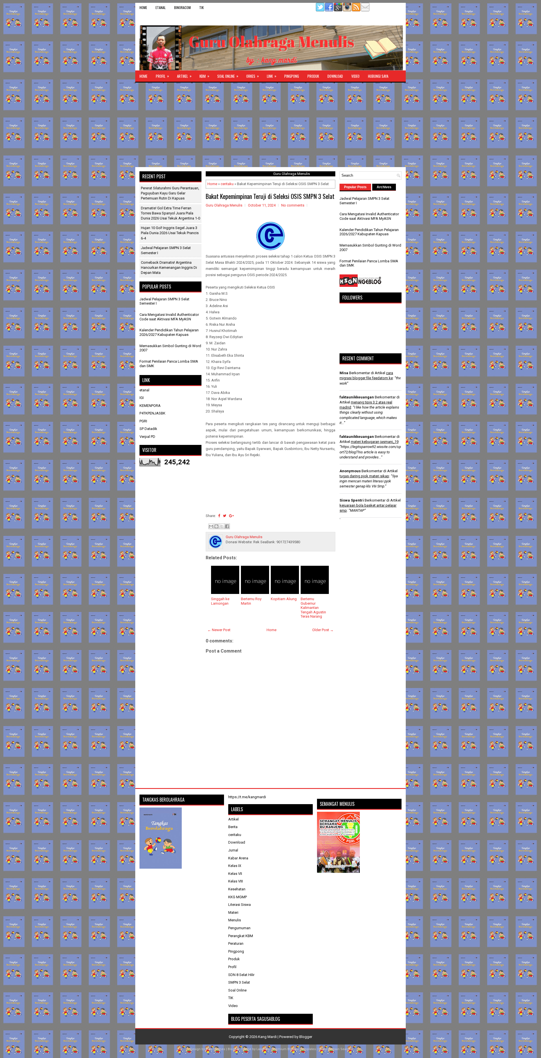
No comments (292, 205)
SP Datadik (148, 429)
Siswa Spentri (352, 500)
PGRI (143, 421)
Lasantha (263, 1049)
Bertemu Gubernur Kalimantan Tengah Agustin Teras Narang (313, 607)
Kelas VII (235, 873)
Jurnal (233, 850)
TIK (201, 7)
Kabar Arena (238, 858)
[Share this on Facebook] (219, 516)
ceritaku (227, 184)
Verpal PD (147, 436)
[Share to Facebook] (227, 526)
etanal (161, 7)
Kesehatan (236, 889)
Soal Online (227, 76)
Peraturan (235, 943)
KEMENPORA (150, 405)
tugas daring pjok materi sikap (364, 476)
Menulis (234, 920)
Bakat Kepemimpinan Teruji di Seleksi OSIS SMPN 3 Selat (270, 196)
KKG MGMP (237, 897)
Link (271, 76)
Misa (344, 373)
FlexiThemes (215, 1049)
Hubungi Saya (378, 76)
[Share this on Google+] (231, 516)
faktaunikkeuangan (357, 397)
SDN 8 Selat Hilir (241, 975)
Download (335, 76)
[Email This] (211, 526)
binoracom (182, 7)
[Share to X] (222, 526)
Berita (233, 827)
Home (143, 7)
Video (355, 76)
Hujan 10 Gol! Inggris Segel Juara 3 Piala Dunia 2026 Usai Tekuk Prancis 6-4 (170, 233)
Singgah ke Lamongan (220, 601)
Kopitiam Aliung (284, 599)
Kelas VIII (235, 881)
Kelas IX (234, 866)
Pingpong (291, 76)
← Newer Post (218, 630)
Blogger (305, 1037)
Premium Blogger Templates (294, 1049)
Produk (313, 76)
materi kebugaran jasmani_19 (374, 442)
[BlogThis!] (216, 526)
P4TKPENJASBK (152, 413)
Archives (384, 187)
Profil (162, 76)
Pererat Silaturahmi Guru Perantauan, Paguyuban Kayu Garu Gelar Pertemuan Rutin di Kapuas (170, 193)
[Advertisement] (270, 124)
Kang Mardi (268, 1037)
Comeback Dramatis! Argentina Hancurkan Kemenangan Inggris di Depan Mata (169, 267)
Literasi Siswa (239, 904)
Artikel (184, 76)
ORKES (252, 76)
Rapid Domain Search (334, 1049)
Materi (233, 912)
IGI (141, 398)
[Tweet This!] (224, 516)
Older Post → (323, 630)
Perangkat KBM (240, 936)
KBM (204, 76)
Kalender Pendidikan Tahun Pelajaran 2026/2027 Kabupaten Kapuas (169, 332)
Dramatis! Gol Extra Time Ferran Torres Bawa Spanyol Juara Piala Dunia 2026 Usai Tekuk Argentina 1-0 (170, 213)
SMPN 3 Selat (239, 982)
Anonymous (350, 471)
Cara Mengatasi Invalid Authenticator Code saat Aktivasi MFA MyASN (169, 316)
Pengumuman (239, 928)
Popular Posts (355, 187)
